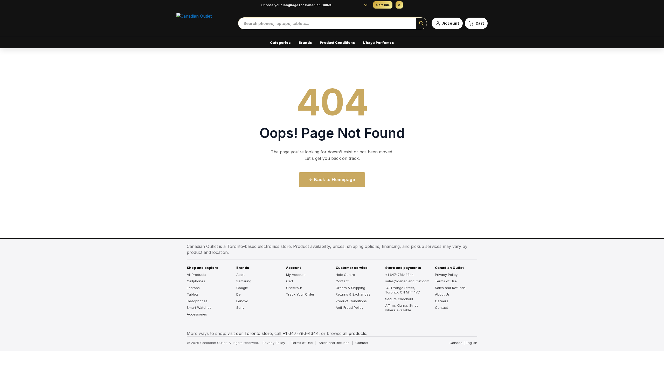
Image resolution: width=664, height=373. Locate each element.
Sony (240, 307)
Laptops (193, 288)
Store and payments (403, 268)
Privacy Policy (446, 274)
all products (354, 333)
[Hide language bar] (399, 5)
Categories (280, 42)
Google (242, 288)
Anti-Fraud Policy (349, 307)
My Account (296, 274)
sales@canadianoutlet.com (406, 281)
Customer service (352, 268)
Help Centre (345, 274)
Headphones (197, 301)
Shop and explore (202, 268)
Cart (289, 281)
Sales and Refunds (450, 288)
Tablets (193, 294)
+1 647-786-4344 (399, 274)
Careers (441, 301)
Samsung (243, 281)
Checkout (294, 288)
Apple (241, 274)
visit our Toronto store (249, 333)
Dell (239, 294)
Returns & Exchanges (353, 294)
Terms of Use (446, 281)
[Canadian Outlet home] (204, 23)
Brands (305, 42)
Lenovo (242, 301)
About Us (442, 294)
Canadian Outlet (449, 268)
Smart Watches (199, 307)
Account (293, 268)
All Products (196, 274)
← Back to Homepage (332, 179)
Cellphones (196, 281)
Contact (342, 281)
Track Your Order (300, 294)
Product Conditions (337, 42)
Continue (383, 5)
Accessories (197, 314)
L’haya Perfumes (378, 42)
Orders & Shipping (350, 288)
